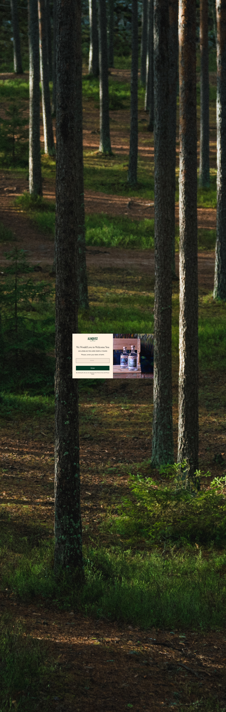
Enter (93, 368)
